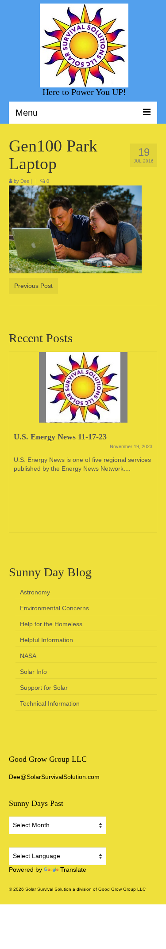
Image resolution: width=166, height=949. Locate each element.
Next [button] (149, 446)
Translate (73, 869)
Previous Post (33, 285)
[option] (83, 446)
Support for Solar (44, 687)
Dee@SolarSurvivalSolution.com (54, 776)
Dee (24, 181)
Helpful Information (46, 639)
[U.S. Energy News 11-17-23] (83, 387)
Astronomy (35, 592)
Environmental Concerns (54, 608)
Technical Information (50, 703)
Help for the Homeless (51, 624)
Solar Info (33, 671)
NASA (28, 655)
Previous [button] (16, 446)
